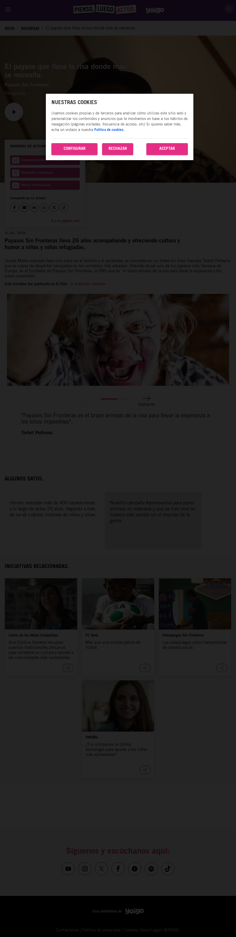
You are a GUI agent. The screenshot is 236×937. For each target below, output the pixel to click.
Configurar (75, 149)
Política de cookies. (109, 130)
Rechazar (118, 149)
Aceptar (167, 149)
